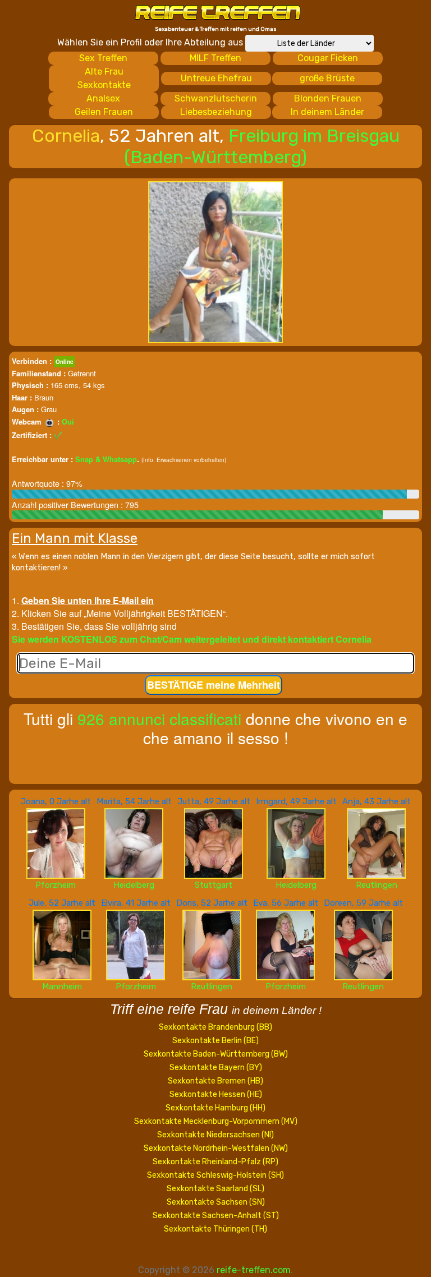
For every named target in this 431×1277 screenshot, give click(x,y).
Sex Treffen (103, 58)
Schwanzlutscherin (216, 98)
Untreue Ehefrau (216, 78)
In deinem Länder (327, 112)
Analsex (103, 98)
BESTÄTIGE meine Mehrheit (213, 684)
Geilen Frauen (104, 112)
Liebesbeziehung (216, 112)
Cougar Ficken (327, 58)
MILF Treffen (215, 58)
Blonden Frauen (327, 98)
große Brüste (327, 78)
